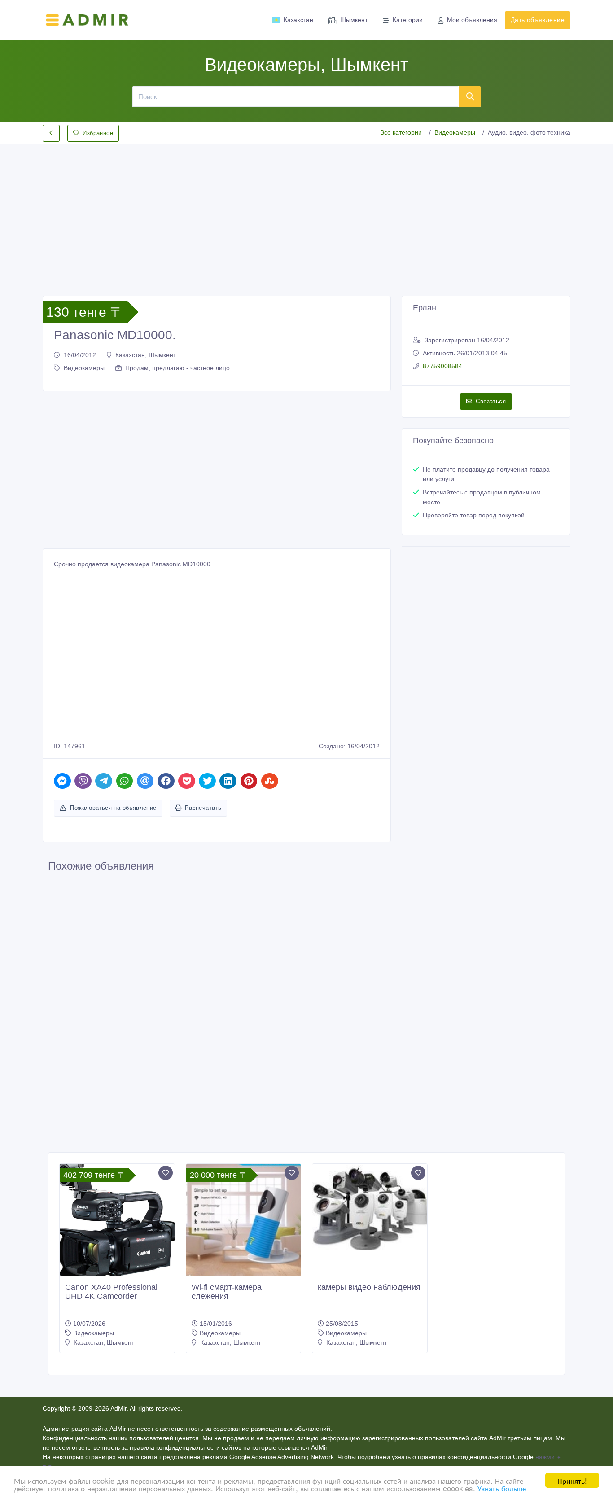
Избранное (98, 133)
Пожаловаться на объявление (113, 807)
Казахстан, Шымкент (145, 354)
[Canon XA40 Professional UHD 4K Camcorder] (117, 1221)
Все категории (401, 132)
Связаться (491, 401)
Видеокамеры (454, 132)
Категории (408, 19)
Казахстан (298, 19)
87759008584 (442, 366)
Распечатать (203, 807)
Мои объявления (472, 19)
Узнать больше (501, 1488)
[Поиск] (470, 96)
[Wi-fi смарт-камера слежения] (243, 1221)
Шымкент (354, 19)
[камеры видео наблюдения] (369, 1207)
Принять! (572, 1480)
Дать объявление (538, 19)
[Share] (62, 781)
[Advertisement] (306, 212)
